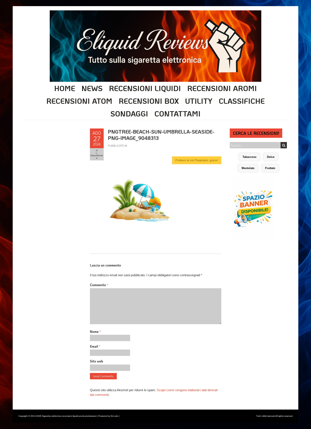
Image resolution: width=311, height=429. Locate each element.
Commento (99, 285)
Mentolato (248, 168)
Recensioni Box (149, 101)
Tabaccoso (249, 156)
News (92, 88)
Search (284, 145)
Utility (198, 101)
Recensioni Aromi (222, 88)
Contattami (177, 113)
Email (95, 346)
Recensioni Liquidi (145, 88)
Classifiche (242, 101)
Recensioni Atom (79, 101)
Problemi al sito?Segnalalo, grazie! (196, 160)
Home (64, 88)
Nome (95, 331)
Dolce (270, 156)
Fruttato (270, 168)
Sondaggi (129, 113)
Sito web (96, 361)
